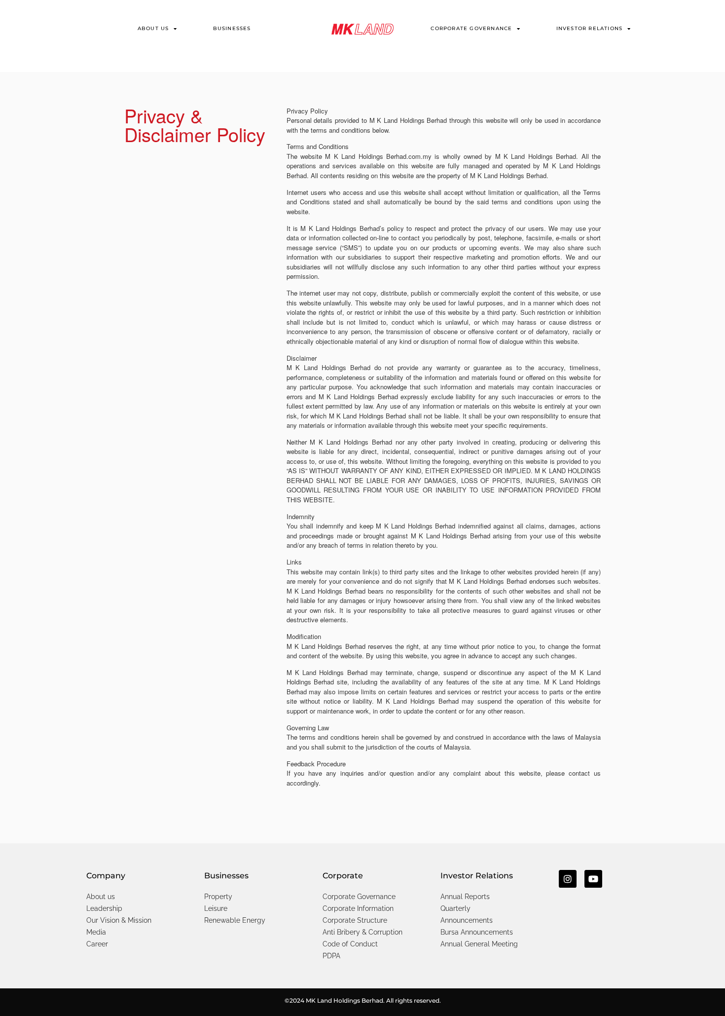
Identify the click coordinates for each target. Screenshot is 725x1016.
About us (100, 897)
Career (97, 944)
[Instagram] (568, 879)
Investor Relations (589, 28)
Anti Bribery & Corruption (362, 932)
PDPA (331, 956)
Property (218, 897)
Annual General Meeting (479, 944)
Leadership (104, 908)
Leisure (215, 908)
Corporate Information (358, 908)
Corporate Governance (471, 28)
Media (96, 932)
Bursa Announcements (476, 932)
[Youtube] (593, 879)
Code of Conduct (350, 944)
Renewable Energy (234, 920)
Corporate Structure (355, 920)
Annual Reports (465, 897)
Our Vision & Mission (118, 920)
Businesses (232, 28)
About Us (153, 28)
